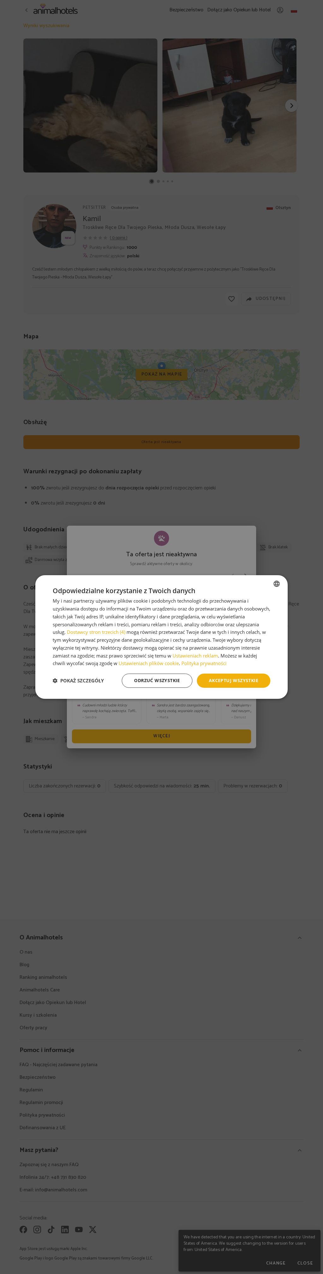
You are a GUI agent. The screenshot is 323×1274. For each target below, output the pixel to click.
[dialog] (161, 637)
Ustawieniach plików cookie (149, 663)
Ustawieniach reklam (195, 655)
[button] (78, 680)
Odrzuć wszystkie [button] (157, 680)
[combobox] (276, 584)
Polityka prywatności (203, 663)
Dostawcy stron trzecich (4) (96, 632)
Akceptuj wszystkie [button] (233, 680)
